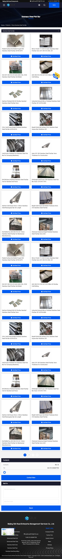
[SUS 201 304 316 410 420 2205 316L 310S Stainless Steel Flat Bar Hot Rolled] (15, 67)
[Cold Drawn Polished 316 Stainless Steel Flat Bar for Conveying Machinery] (15, 145)
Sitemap (49, 544)
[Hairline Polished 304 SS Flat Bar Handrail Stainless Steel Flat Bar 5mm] (15, 93)
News (49, 541)
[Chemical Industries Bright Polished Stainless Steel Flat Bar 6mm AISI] (46, 224)
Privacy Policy (49, 548)
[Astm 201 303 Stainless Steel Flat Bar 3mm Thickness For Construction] (46, 145)
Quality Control (49, 538)
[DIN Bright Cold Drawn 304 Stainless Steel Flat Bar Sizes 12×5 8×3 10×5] (46, 171)
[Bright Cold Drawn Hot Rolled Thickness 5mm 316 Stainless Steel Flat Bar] (46, 198)
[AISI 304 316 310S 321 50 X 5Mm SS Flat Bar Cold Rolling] (46, 67)
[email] (4, 472)
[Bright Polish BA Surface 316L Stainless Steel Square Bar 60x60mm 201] (46, 119)
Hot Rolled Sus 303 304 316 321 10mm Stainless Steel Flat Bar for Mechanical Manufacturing (13, 234)
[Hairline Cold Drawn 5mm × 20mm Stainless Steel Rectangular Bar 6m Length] (15, 198)
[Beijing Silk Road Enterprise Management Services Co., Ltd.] (11, 5)
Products (8, 25)
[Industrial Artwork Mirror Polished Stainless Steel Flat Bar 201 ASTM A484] (46, 93)
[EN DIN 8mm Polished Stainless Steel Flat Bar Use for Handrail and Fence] (15, 171)
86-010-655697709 (54, 1)
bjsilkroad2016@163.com (38, 1)
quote (54, 5)
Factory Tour (49, 535)
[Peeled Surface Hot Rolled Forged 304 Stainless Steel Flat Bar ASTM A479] (15, 41)
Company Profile (49, 531)
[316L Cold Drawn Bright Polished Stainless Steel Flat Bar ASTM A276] (15, 119)
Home (2, 25)
